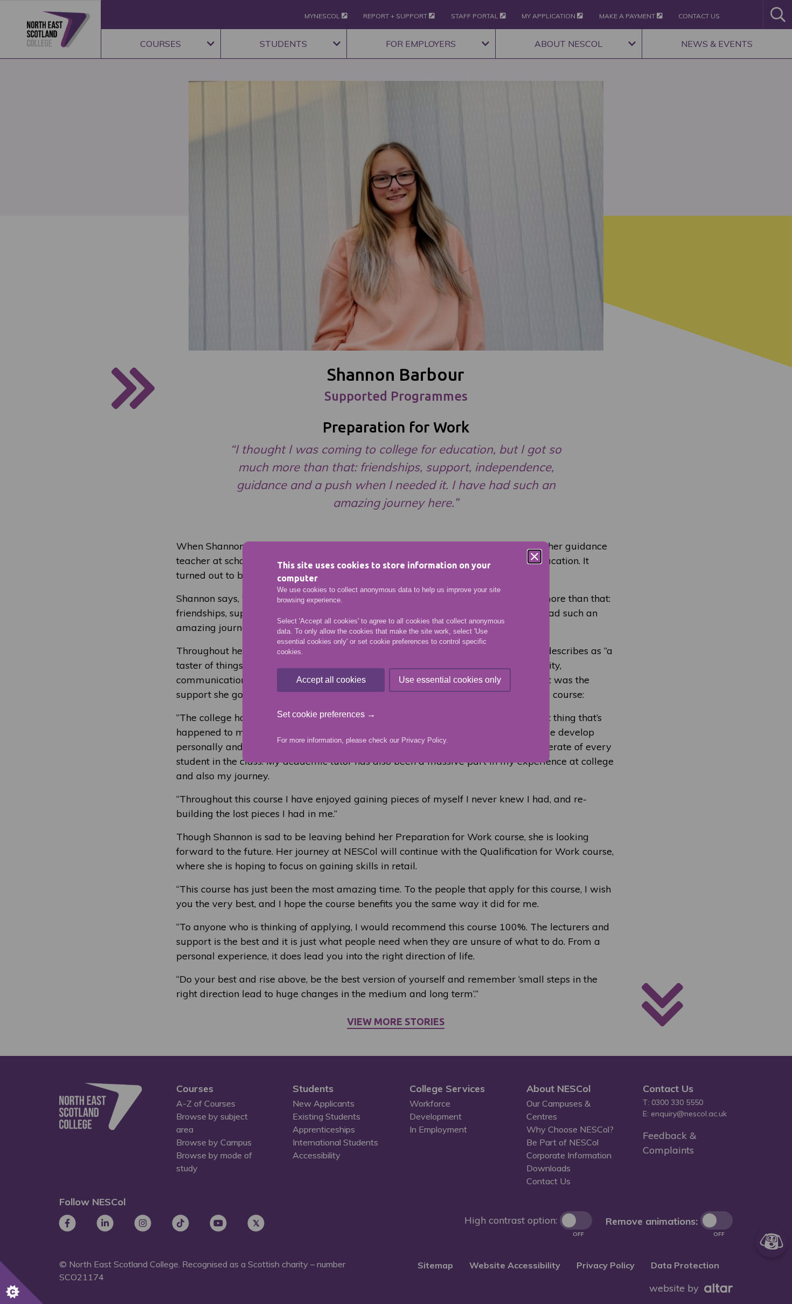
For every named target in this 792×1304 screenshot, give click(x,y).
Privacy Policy (423, 740)
